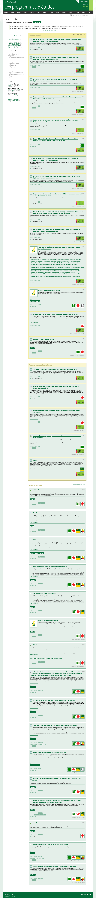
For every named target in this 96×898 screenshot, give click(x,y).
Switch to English (84, 1)
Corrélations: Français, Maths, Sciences (43, 658)
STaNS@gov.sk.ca (9, 894)
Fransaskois (85, 6)
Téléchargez (32, 580)
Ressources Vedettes (39, 553)
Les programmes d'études (29, 7)
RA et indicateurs (27, 22)
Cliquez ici (32, 347)
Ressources (37, 22)
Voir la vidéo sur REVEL (35, 301)
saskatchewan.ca (10, 896)
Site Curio (32, 553)
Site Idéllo (32, 658)
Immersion (85, 4)
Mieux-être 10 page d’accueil (13, 22)
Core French (85, 8)
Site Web (32, 526)
